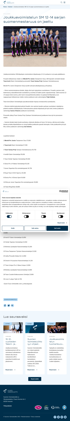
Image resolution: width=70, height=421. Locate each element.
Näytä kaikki (35, 379)
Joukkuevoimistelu (10, 299)
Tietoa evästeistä (35, 416)
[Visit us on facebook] (55, 417)
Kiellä (12, 228)
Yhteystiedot (7, 406)
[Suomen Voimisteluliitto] (10, 391)
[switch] (26, 216)
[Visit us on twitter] (58, 417)
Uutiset (10, 6)
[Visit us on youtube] (65, 417)
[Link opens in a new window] (38, 407)
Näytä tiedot (61, 223)
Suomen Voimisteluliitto (8, 2)
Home (5, 6)
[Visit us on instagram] (61, 417)
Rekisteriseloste (25, 416)
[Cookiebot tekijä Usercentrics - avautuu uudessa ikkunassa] (60, 191)
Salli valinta (35, 228)
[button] (60, 2)
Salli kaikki (57, 228)
